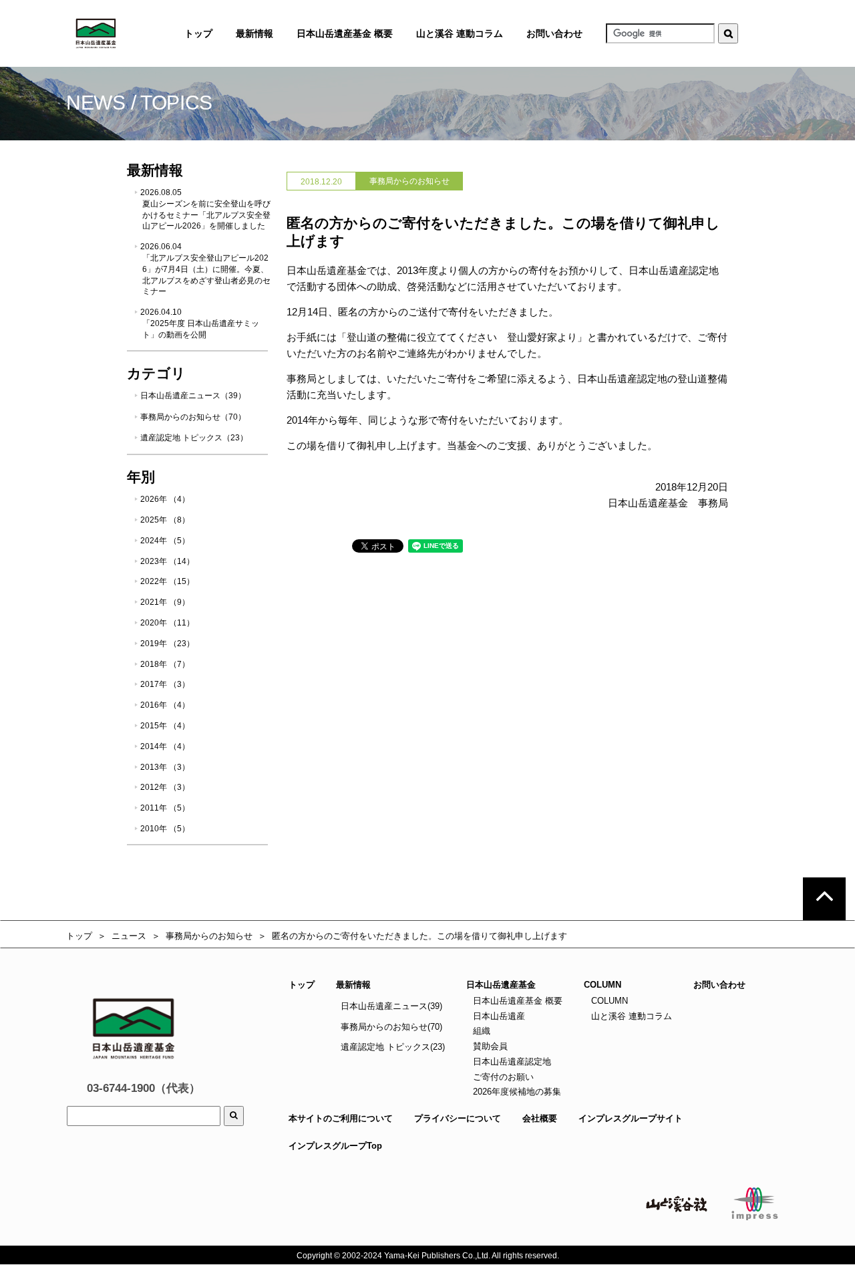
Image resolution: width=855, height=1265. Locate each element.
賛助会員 (489, 1046)
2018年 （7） (165, 664)
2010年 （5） (165, 828)
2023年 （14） (167, 561)
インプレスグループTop (335, 1146)
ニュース (129, 936)
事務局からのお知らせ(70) (391, 1027)
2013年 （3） (165, 767)
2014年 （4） (165, 746)
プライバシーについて (457, 1118)
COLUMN (608, 1001)
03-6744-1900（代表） (143, 1088)
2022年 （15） (167, 581)
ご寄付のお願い (502, 1077)
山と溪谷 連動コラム (459, 33)
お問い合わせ (554, 33)
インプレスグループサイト (630, 1118)
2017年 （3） (165, 684)
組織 (480, 1031)
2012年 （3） (165, 787)
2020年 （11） (167, 622)
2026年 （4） (165, 499)
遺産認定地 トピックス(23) (393, 1047)
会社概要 (539, 1118)
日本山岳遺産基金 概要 (345, 33)
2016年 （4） (165, 705)
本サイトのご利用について (341, 1118)
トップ (79, 936)
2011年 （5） (165, 808)
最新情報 (353, 985)
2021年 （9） (165, 602)
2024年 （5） (165, 540)
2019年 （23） (167, 643)
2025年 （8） (165, 520)
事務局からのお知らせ (209, 936)
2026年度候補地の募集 (515, 1092)
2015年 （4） (165, 725)
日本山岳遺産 (497, 1016)
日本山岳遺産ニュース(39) (391, 1006)
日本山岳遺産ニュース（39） (193, 395)
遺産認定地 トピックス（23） (194, 437)
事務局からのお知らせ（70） (193, 417)
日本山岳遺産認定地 (510, 1062)
